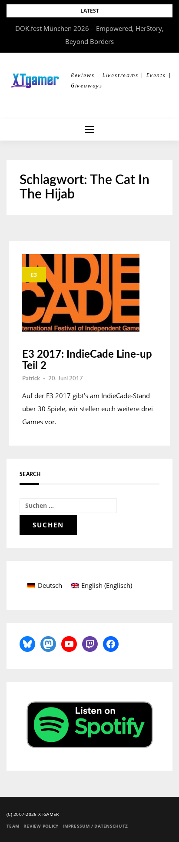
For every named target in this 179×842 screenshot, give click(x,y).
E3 (34, 274)
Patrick (31, 379)
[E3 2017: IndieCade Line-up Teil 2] (80, 293)
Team (13, 826)
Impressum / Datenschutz (95, 826)
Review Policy (40, 826)
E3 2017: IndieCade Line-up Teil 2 (87, 360)
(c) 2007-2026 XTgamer (33, 814)
